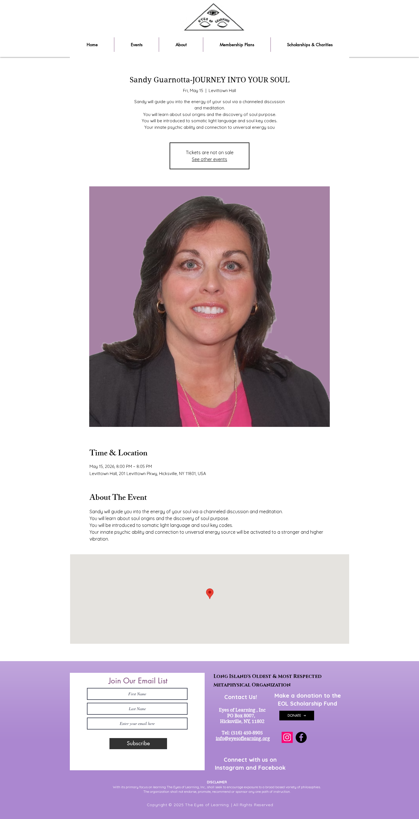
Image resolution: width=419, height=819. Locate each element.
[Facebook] (301, 737)
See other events (209, 159)
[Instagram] (287, 737)
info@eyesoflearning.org (243, 738)
